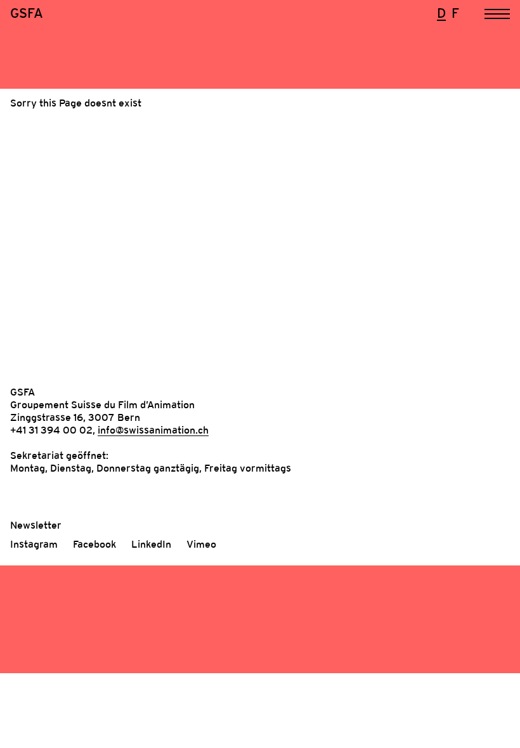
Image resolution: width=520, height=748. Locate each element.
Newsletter (36, 525)
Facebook (94, 544)
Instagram (34, 544)
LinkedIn (151, 544)
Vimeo (201, 544)
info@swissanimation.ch (153, 429)
